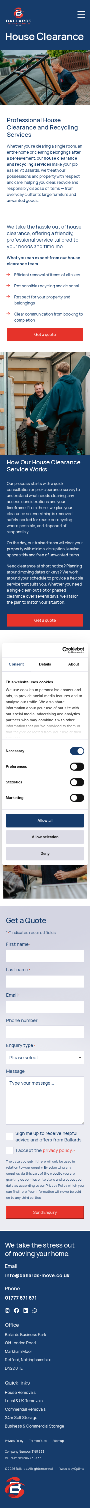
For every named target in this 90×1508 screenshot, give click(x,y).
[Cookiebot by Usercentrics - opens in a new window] (63, 650)
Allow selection (45, 837)
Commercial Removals (25, 1409)
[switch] (77, 767)
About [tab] (73, 664)
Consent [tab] (16, 664)
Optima (79, 1468)
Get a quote (45, 334)
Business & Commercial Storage (34, 1426)
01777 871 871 (21, 1297)
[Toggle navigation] (81, 14)
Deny (45, 853)
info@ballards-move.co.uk (37, 1275)
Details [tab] (45, 664)
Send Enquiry (45, 1212)
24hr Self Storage (21, 1417)
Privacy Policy (14, 1440)
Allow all (45, 820)
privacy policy (57, 1150)
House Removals (20, 1392)
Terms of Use (37, 1440)
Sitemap (58, 1440)
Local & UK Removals (24, 1400)
